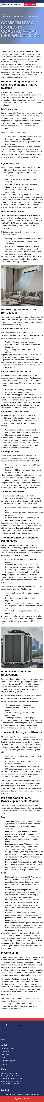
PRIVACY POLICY (8, 1061)
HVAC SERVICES (7, 1048)
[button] (41, 4)
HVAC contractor (24, 62)
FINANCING (5, 1051)
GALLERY (5, 1054)
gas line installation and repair (13, 774)
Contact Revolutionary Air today (30, 1001)
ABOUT (4, 1045)
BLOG (3, 1058)
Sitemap (4, 1064)
